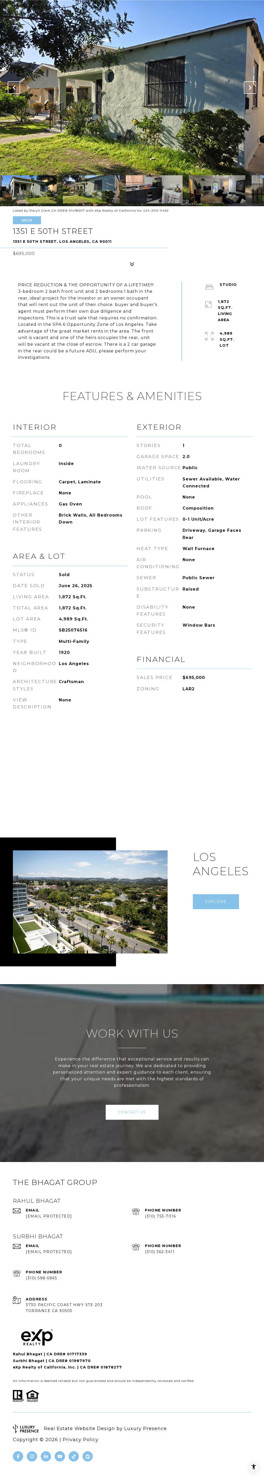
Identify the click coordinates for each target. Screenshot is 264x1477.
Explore (216, 901)
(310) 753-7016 (160, 1216)
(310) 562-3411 (160, 1251)
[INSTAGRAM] (32, 1456)
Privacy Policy (80, 1439)
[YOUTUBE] (60, 1456)
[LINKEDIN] (46, 1456)
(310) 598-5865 (41, 1278)
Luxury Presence (145, 1428)
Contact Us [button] (132, 1112)
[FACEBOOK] (18, 1456)
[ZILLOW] (87, 1456)
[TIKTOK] (74, 1456)
